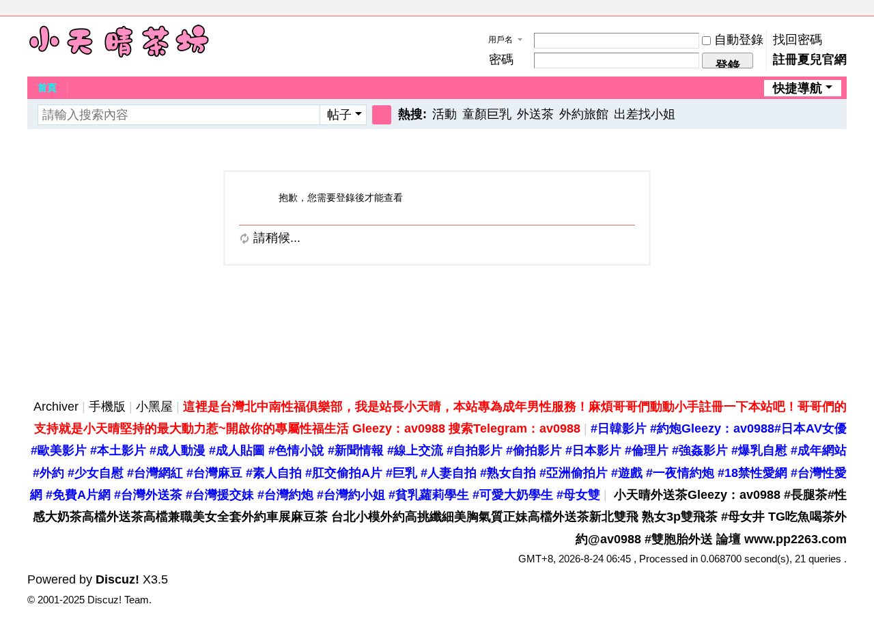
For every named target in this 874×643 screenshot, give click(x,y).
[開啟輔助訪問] (827, 9)
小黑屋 (154, 406)
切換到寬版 (840, 15)
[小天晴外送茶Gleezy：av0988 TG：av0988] (118, 41)
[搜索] (381, 114)
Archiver (56, 406)
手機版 (107, 406)
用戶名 (500, 39)
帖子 (339, 115)
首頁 (47, 87)
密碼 (501, 59)
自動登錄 (738, 39)
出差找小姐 (644, 114)
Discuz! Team (118, 599)
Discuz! (117, 579)
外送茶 (535, 114)
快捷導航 (797, 88)
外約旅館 (583, 114)
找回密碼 (797, 39)
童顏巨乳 (486, 114)
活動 (444, 114)
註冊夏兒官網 (810, 59)
